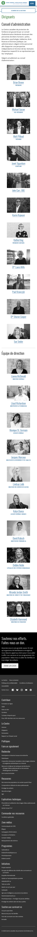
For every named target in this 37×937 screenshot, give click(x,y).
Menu (32, 3)
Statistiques (5, 758)
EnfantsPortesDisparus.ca (9, 853)
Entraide (4, 919)
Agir (3, 794)
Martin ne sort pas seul (8, 887)
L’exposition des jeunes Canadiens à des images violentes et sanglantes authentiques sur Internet (18, 762)
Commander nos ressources (13, 813)
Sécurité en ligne (6, 791)
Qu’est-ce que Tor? (7, 808)
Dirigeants (4, 730)
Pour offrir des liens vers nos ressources (13, 718)
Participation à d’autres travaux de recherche (15, 755)
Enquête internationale (8, 875)
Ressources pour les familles (10, 913)
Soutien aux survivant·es (12, 906)
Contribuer (6, 700)
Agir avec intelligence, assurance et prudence (15, 893)
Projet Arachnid (6, 867)
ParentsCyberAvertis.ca (8, 896)
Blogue (4, 829)
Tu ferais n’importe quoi (8, 715)
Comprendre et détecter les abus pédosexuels (15, 785)
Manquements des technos (10, 841)
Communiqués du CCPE (8, 826)
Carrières (4, 712)
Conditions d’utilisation (26, 683)
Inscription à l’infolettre (8, 835)
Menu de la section (19, 10)
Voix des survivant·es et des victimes (12, 916)
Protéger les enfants (7, 788)
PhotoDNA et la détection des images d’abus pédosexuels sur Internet (18, 804)
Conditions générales (8, 817)
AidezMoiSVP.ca (6, 881)
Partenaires (5, 733)
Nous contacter (13, 680)
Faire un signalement (10, 746)
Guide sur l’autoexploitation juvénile (12, 878)
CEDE (3, 706)
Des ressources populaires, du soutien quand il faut (16, 782)
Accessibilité (5, 686)
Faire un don (10, 665)
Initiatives (6, 863)
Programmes (7, 845)
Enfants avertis (6, 858)
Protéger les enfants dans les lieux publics (14, 901)
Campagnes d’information (9, 832)
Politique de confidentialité (9, 683)
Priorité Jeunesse (6, 855)
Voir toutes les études (8, 773)
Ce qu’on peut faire (7, 911)
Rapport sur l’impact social (9, 736)
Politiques (6, 741)
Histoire (4, 727)
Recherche (6, 751)
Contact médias (6, 838)
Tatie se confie (6, 884)
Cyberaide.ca (5, 850)
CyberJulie (4, 890)
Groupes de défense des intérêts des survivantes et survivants (16, 871)
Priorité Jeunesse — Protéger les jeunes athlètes (15, 899)
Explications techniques (11, 799)
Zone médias (7, 822)
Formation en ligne (7, 704)
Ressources (6, 778)
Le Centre (4, 680)
